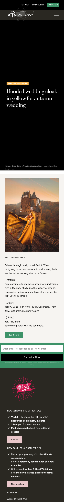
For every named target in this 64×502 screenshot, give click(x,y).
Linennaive (18, 257)
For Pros (25, 4)
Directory (53, 4)
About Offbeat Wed (17, 498)
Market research (20, 427)
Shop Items (16, 166)
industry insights (36, 420)
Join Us (14, 439)
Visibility (16, 416)
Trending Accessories (17, 83)
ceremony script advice (32, 461)
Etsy (7, 257)
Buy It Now (14, 334)
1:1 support (16, 424)
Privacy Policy (42, 363)
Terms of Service (54, 363)
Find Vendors (17, 484)
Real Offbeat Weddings (40, 469)
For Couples (38, 4)
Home (7, 166)
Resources (16, 420)
